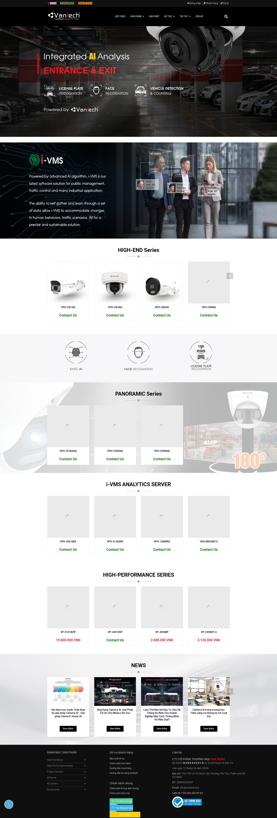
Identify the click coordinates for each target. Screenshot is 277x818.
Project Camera (55, 771)
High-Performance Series (60, 765)
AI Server (51, 777)
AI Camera (52, 783)
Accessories (53, 789)
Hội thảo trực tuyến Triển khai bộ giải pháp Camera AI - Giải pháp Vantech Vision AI (68, 713)
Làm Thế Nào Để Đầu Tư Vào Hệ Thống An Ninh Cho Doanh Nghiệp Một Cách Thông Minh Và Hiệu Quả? (161, 714)
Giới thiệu (120, 16)
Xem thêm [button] (68, 728)
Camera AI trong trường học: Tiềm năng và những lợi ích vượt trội (208, 713)
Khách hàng (212, 3)
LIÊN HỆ (199, 16)
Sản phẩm (136, 16)
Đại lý (226, 3)
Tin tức (184, 16)
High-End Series (55, 760)
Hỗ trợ (168, 16)
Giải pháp (154, 16)
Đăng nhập (195, 3)
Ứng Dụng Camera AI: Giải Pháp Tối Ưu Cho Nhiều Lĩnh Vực (115, 711)
